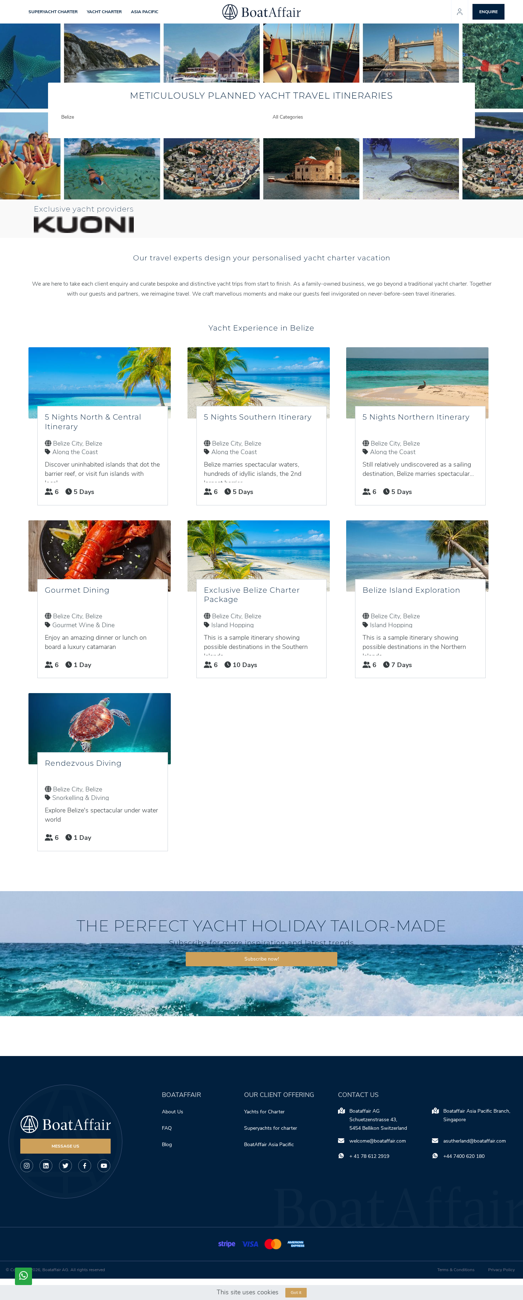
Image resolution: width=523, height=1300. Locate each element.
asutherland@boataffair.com (474, 1141)
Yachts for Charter (264, 1111)
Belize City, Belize (77, 443)
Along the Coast (75, 452)
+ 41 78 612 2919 (369, 1156)
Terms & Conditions (456, 1270)
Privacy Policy (501, 1270)
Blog (167, 1144)
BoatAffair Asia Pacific (269, 1144)
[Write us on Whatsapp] (23, 1276)
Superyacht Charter (53, 12)
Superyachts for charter (271, 1128)
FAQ (167, 1128)
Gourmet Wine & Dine (83, 625)
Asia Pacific (144, 12)
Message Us (65, 1146)
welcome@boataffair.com (377, 1141)
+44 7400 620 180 (464, 1156)
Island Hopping (232, 625)
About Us (172, 1111)
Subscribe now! (261, 959)
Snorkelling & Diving (80, 798)
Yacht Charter (104, 12)
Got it (296, 1292)
